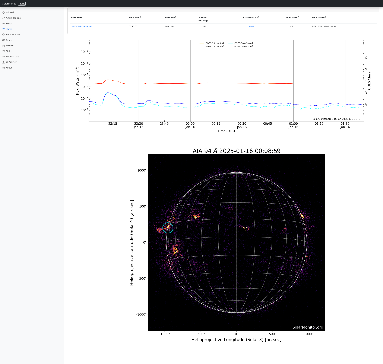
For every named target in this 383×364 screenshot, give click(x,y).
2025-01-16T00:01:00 (81, 26)
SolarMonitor (13, 3)
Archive (9, 45)
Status (8, 51)
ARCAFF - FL (11, 62)
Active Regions (13, 17)
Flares (8, 29)
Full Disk (9, 12)
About (8, 67)
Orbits (8, 40)
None (251, 26)
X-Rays (9, 23)
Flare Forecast (12, 34)
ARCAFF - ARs (12, 56)
